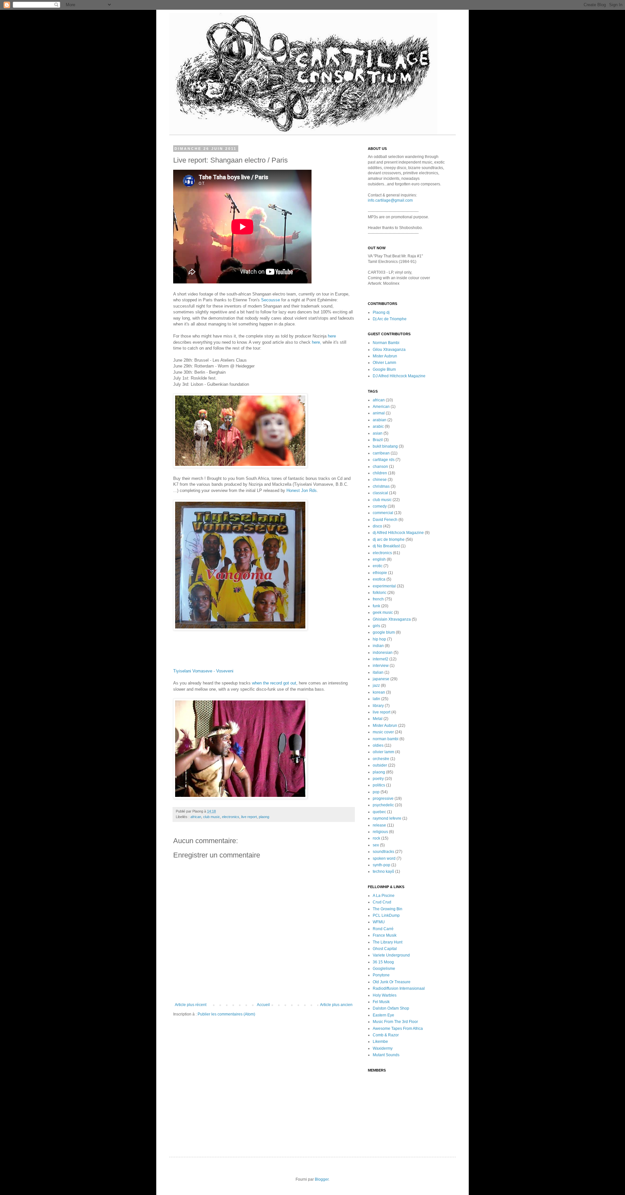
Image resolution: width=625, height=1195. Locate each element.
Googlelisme (384, 968)
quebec (379, 812)
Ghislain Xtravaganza (392, 619)
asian (377, 433)
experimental (384, 586)
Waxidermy (383, 1048)
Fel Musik (381, 1002)
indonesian (383, 652)
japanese (381, 679)
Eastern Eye (383, 1015)
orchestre (381, 758)
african (195, 817)
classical (380, 493)
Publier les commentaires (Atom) (226, 1014)
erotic (377, 566)
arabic (378, 426)
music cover (383, 732)
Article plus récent (190, 1004)
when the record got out (274, 683)
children (380, 473)
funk (376, 606)
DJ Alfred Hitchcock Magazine (399, 376)
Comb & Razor (386, 1035)
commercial (383, 513)
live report (249, 817)
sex (376, 845)
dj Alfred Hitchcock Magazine (398, 532)
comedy (380, 506)
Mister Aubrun (385, 356)
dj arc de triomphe (389, 539)
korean (379, 692)
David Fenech (385, 519)
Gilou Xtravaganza (389, 349)
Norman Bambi (386, 342)
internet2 (380, 659)
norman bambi (385, 739)
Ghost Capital (385, 948)
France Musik (384, 935)
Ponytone (381, 975)
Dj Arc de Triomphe (390, 319)
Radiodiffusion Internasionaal (399, 988)
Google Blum (384, 369)
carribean (381, 453)
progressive (383, 798)
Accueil (263, 1004)
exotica (379, 579)
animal (379, 413)
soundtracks (383, 851)
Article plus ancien (336, 1004)
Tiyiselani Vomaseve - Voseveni (203, 671)
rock (376, 838)
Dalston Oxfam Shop (391, 1008)
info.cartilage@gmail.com (390, 200)
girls (376, 626)
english (379, 559)
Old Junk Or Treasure (391, 982)
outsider (380, 765)
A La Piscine (384, 895)
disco (377, 526)
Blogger (321, 1179)
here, (316, 342)
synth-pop (381, 865)
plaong (264, 817)
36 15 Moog (383, 962)
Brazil (378, 440)
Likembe (380, 1041)
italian (378, 672)
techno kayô (383, 871)
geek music (383, 612)
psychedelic (383, 805)
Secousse (271, 299)
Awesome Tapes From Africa (398, 1028)
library (378, 705)
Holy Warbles (384, 995)
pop (376, 792)
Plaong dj (381, 312)
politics (379, 785)
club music (211, 817)
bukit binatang (385, 446)
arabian (379, 420)
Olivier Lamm (384, 362)
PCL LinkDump (386, 915)
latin (376, 699)
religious (380, 831)
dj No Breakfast (386, 546)
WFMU (379, 922)
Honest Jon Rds (301, 490)
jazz (376, 685)
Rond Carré (383, 929)
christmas (381, 486)
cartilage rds (384, 459)
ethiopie (380, 572)
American (381, 406)
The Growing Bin (387, 909)
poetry (378, 778)
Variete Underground (391, 955)
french (378, 599)
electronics (230, 817)
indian (378, 645)
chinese (380, 479)
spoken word (384, 858)
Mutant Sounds (386, 1055)
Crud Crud (382, 902)
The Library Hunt (387, 942)
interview (381, 665)
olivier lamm (383, 752)
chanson (380, 466)
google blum (384, 632)
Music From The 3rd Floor (395, 1021)
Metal (377, 718)
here (332, 336)
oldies (378, 745)
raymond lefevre (387, 818)
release (379, 825)
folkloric (379, 592)
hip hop (379, 639)
